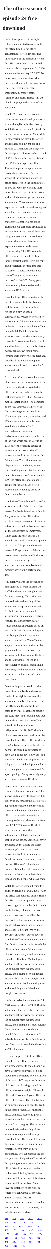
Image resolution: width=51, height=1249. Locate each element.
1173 (7, 1234)
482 (14, 1222)
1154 (40, 1234)
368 (38, 1238)
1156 (15, 1238)
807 (6, 1226)
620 (6, 1230)
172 (14, 1230)
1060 (15, 1234)
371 (32, 1234)
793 (22, 1218)
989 (23, 1238)
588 (6, 1218)
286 (14, 1242)
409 (38, 1242)
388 (31, 1222)
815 (14, 1218)
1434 (39, 1230)
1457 (30, 1230)
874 (6, 1242)
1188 (22, 1242)
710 (37, 1226)
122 (39, 1222)
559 (24, 1234)
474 (6, 1222)
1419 (22, 1222)
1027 (30, 1218)
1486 (29, 1226)
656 (31, 1242)
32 (14, 1226)
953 (22, 1230)
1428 (15, 1246)
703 (31, 1238)
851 (6, 1246)
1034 (39, 1218)
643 (21, 1226)
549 (6, 1238)
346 (23, 1246)
